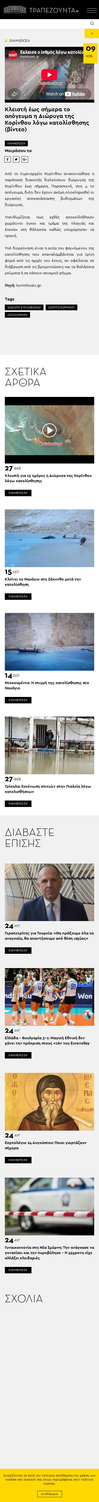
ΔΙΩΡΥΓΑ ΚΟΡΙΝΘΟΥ (61, 307)
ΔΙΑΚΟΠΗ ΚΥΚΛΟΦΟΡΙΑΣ (24, 307)
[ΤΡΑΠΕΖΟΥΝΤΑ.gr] (42, 9)
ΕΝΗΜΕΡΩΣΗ (16, 143)
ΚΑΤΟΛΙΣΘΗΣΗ (17, 314)
